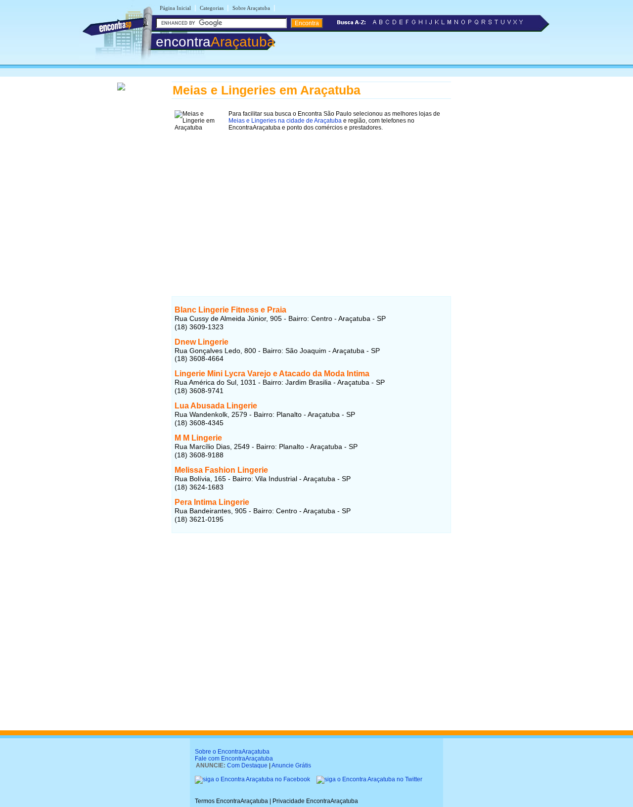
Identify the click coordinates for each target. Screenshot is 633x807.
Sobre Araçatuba (251, 8)
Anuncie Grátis (291, 765)
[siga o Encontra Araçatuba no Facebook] (253, 779)
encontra (215, 41)
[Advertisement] (311, 203)
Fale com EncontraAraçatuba (234, 758)
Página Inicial (175, 8)
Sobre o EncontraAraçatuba (232, 751)
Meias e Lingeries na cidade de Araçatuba (285, 120)
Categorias (212, 8)
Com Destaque (247, 765)
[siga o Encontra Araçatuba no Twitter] (369, 779)
